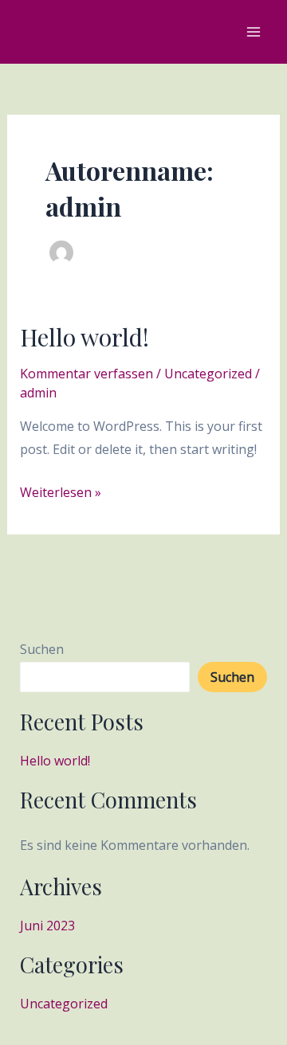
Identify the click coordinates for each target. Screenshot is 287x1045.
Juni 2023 (47, 925)
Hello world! (84, 337)
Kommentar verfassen (86, 373)
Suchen (42, 649)
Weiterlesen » (60, 491)
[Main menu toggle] (253, 31)
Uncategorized (208, 373)
